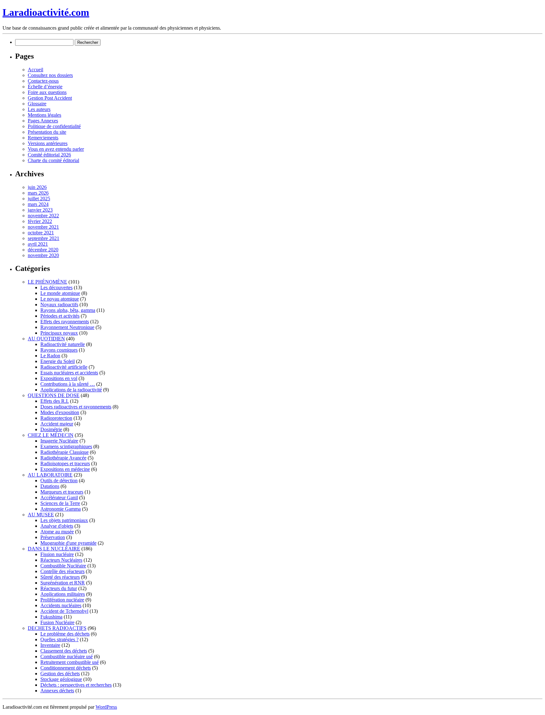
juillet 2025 (39, 198)
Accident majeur (56, 423)
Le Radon (50, 355)
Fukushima (51, 616)
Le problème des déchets (65, 633)
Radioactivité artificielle (63, 367)
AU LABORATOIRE (50, 475)
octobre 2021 (41, 232)
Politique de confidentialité (54, 126)
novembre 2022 (43, 215)
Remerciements (43, 137)
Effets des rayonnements (64, 321)
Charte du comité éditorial (53, 160)
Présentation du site (47, 132)
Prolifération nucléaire (62, 599)
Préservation (52, 537)
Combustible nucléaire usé (66, 656)
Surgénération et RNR (62, 582)
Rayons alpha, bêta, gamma (67, 310)
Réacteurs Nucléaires (61, 560)
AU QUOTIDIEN (46, 338)
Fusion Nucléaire (57, 622)
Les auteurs (39, 109)
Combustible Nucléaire (63, 565)
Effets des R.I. (54, 401)
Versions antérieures (47, 143)
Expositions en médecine (65, 469)
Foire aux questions (47, 92)
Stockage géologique (61, 679)
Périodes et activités (59, 316)
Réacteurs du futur (58, 588)
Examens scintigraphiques (66, 446)
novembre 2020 (43, 255)
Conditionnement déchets (65, 668)
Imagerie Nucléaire (59, 440)
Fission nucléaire (57, 554)
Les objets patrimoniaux (64, 520)
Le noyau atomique (59, 299)
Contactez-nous (43, 81)
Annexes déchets (57, 690)
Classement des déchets (63, 650)
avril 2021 (38, 244)
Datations (49, 486)
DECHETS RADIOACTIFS (57, 628)
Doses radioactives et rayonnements (75, 406)
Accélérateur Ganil (59, 497)
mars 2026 (38, 193)
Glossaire (37, 103)
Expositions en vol (58, 378)
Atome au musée (57, 531)
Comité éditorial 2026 (49, 154)
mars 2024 (38, 204)
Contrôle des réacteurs (62, 571)
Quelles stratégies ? (59, 639)
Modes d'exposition (59, 412)
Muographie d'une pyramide (68, 543)
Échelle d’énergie (45, 86)
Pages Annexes (43, 120)
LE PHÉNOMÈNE (47, 281)
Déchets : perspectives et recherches (76, 685)
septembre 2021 (43, 238)
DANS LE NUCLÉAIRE (54, 548)
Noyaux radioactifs (59, 304)
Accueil (35, 69)
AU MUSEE (41, 514)
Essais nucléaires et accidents (69, 372)
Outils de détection (59, 480)
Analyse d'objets (56, 526)
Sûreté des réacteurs (60, 577)
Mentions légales (44, 115)
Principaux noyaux (59, 333)
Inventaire (50, 645)
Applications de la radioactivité (71, 389)
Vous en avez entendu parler (56, 149)
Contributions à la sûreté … (67, 384)
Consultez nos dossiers (50, 75)
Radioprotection (56, 418)
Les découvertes (56, 287)
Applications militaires (62, 594)
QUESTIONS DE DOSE (53, 395)
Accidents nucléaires (60, 605)
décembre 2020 (43, 249)
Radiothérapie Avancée (63, 457)
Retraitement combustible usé (69, 662)
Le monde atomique (60, 293)
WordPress (106, 707)
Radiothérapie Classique (64, 452)
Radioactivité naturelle (62, 344)
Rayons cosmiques (59, 350)
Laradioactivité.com (46, 12)
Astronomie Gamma (60, 509)
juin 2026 (37, 187)
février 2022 (40, 221)
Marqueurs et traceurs (61, 492)
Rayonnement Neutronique (67, 327)
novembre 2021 (43, 227)
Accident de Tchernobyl (64, 611)
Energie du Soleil (57, 361)
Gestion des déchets (60, 673)
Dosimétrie (51, 429)
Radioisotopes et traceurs (65, 463)
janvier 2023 (40, 210)
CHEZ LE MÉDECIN (50, 435)
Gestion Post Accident (50, 98)
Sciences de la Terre (60, 503)
